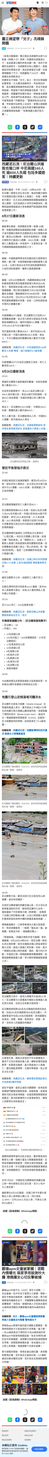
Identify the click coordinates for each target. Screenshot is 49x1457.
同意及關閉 (38, 1449)
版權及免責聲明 (30, 1431)
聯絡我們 (5, 1431)
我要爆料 (27, 1440)
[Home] (11, 2)
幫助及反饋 (28, 1435)
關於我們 (5, 1435)
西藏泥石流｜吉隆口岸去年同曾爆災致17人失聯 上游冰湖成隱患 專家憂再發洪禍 (24, 562)
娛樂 (3, 48)
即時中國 (5, 182)
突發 (3, 1282)
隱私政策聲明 (7, 1440)
